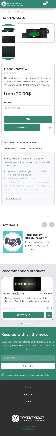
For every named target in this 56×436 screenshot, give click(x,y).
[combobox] (28, 107)
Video (22, 148)
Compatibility (9, 148)
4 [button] (30, 323)
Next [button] (8, 59)
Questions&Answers (26, 142)
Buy (28, 119)
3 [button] (27, 323)
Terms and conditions (28, 426)
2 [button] (24, 323)
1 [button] (21, 323)
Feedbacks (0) (35, 148)
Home (3, 12)
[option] (8, 30)
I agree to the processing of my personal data (27, 375)
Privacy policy (28, 429)
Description (8, 142)
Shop (9, 12)
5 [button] (33, 323)
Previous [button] (8, 24)
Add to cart (22, 127)
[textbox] (16, 107)
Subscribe (28, 366)
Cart (46, 2)
